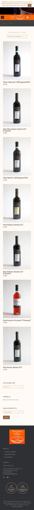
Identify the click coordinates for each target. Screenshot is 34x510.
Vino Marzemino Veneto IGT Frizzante (14, 130)
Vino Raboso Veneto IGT (13, 225)
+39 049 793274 (7, 472)
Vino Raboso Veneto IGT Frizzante (13, 273)
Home (4, 23)
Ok (29, 5)
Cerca (6, 417)
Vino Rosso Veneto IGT (12, 367)
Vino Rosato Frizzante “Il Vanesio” (17, 320)
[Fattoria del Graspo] (17, 17)
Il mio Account (8, 457)
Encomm (20, 506)
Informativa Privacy (10, 454)
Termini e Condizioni (10, 452)
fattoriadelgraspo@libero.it (10, 474)
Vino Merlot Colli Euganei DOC (15, 178)
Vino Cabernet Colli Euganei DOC (16, 82)
